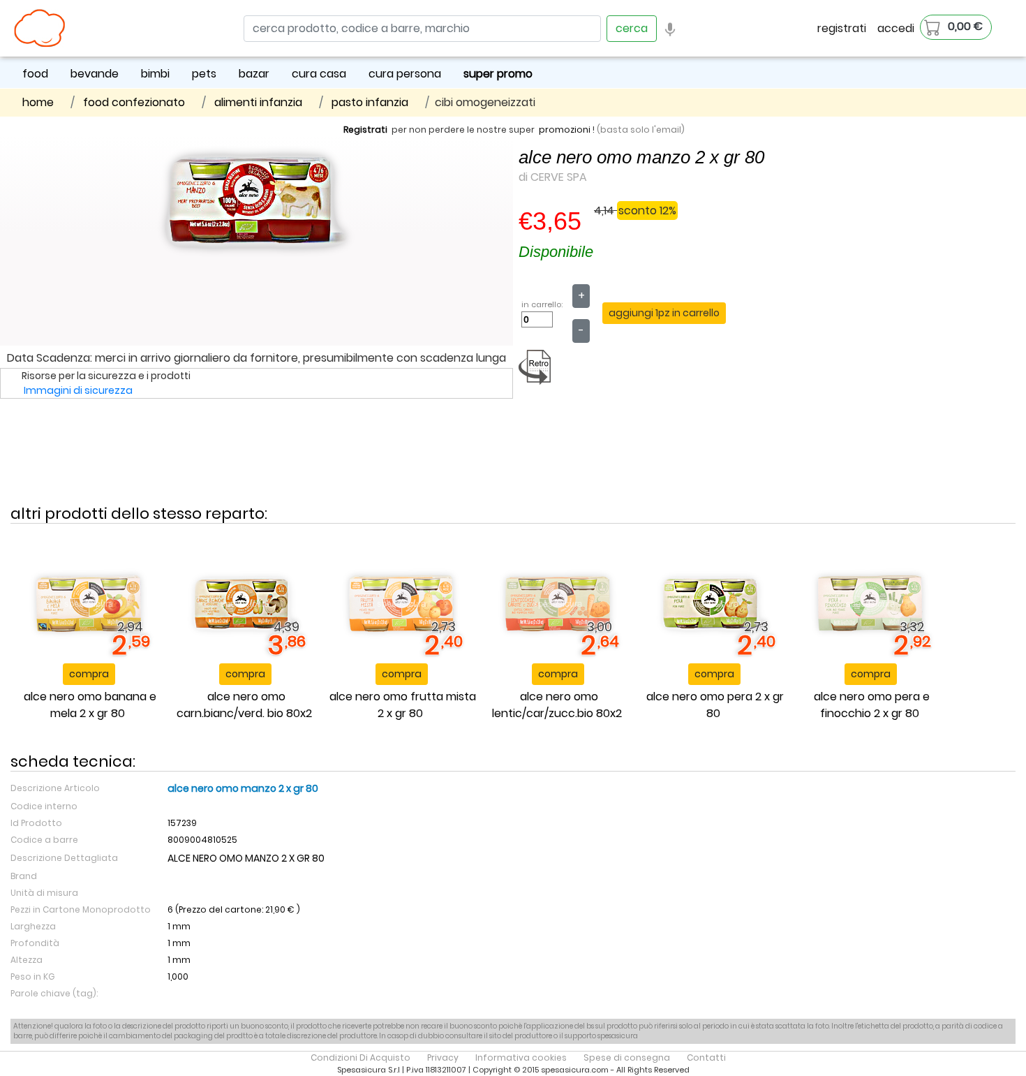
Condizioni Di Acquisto (360, 1057)
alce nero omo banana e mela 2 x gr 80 (90, 704)
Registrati (365, 129)
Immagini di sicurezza (78, 390)
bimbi (155, 74)
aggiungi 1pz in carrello (664, 313)
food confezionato (134, 102)
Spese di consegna (626, 1057)
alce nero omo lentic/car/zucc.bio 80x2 (557, 704)
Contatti (706, 1057)
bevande (94, 74)
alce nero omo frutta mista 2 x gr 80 (402, 704)
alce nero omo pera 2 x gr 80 (715, 704)
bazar (254, 74)
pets (204, 74)
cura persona (405, 74)
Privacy (443, 1057)
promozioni (564, 129)
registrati (841, 28)
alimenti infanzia (258, 102)
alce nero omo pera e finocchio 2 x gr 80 (872, 704)
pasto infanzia (370, 102)
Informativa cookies (521, 1057)
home (38, 102)
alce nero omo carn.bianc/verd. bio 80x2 (244, 704)
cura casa (319, 74)
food (35, 74)
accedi (895, 28)
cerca (632, 28)
